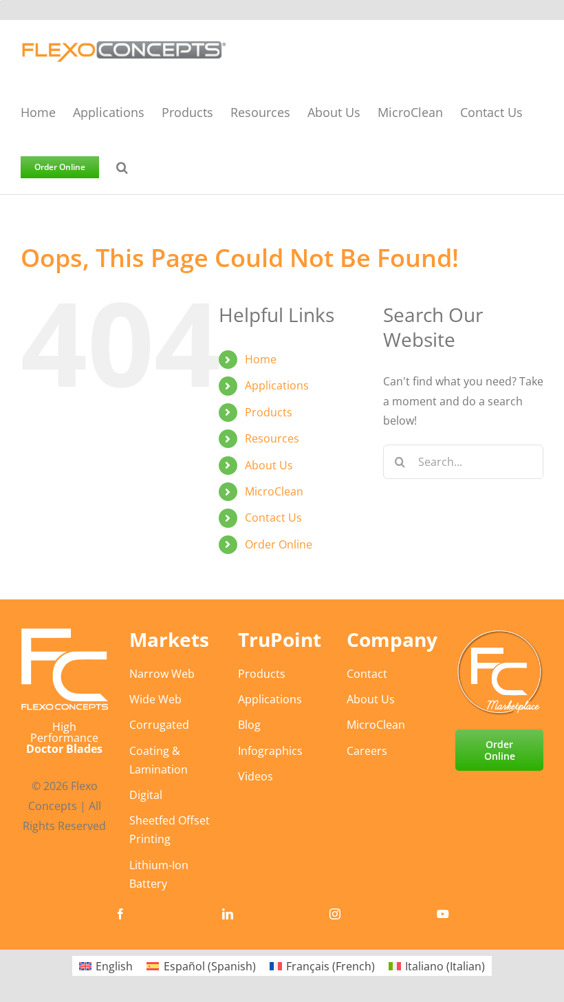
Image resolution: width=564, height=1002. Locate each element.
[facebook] (120, 913)
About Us (269, 465)
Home (260, 359)
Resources (272, 438)
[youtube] (443, 913)
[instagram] (334, 913)
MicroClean (274, 491)
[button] (122, 166)
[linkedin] (227, 913)
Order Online (278, 544)
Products (268, 412)
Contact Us (273, 517)
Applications (277, 385)
